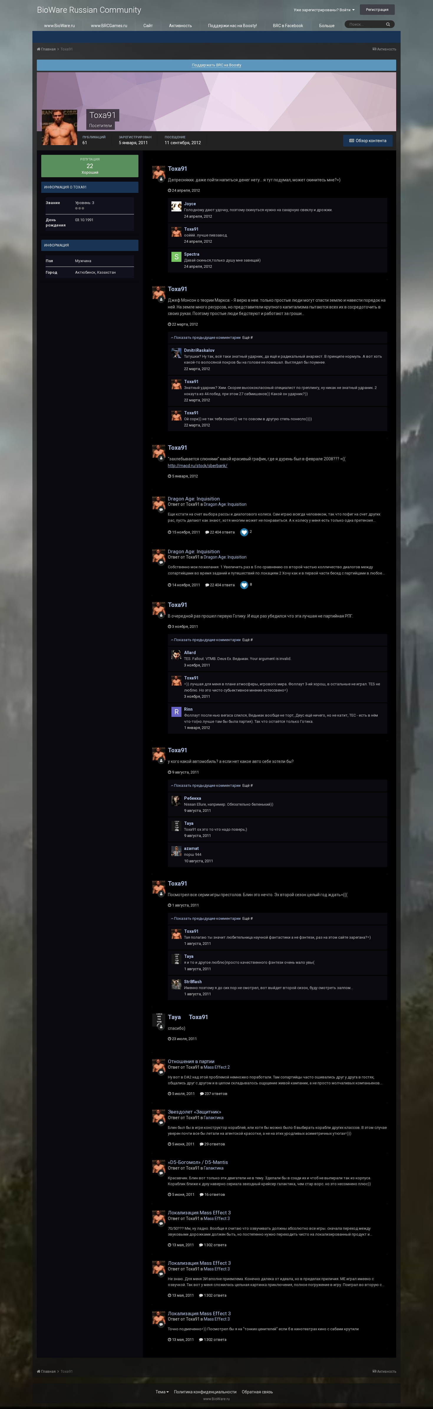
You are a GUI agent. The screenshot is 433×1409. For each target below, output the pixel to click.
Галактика (214, 1117)
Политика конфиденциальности (205, 1392)
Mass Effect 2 (217, 1067)
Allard (190, 652)
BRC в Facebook (288, 25)
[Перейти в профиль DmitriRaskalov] (176, 353)
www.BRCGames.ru (109, 25)
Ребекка (192, 798)
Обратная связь (257, 1392)
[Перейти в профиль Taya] (176, 826)
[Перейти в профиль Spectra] (176, 257)
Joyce (190, 203)
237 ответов (215, 1093)
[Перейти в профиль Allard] (176, 655)
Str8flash (193, 981)
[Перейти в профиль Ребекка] (176, 801)
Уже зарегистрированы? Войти (323, 10)
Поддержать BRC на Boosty (216, 65)
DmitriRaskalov (199, 350)
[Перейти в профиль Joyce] (176, 206)
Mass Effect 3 (217, 1218)
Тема (161, 1392)
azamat (191, 848)
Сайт (148, 25)
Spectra (191, 254)
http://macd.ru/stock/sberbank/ (197, 465)
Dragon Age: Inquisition (194, 499)
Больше (327, 25)
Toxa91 (177, 168)
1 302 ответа (215, 1245)
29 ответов (214, 1144)
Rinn (188, 709)
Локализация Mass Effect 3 (199, 1213)
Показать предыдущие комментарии (213, 337)
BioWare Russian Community (89, 10)
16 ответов (214, 1194)
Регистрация (377, 9)
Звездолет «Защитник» (194, 1112)
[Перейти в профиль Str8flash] (176, 984)
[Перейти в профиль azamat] (176, 851)
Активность (180, 25)
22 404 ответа (222, 532)
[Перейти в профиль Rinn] (176, 712)
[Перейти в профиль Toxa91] (158, 172)
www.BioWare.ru (59, 25)
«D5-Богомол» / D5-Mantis (198, 1162)
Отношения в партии (191, 1061)
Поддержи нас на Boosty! (232, 25)
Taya (189, 823)
